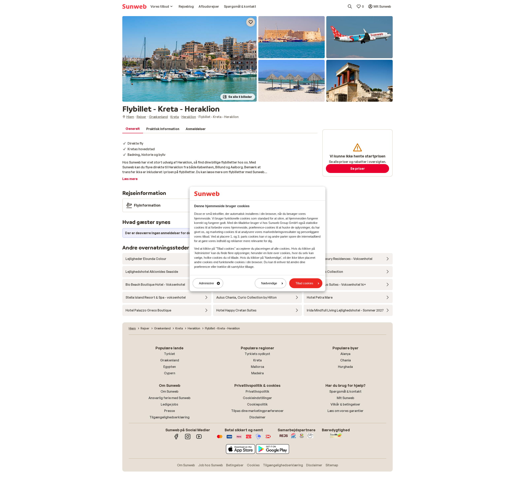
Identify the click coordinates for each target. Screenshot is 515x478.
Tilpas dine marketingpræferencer (257, 411)
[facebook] (176, 439)
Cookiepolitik (257, 404)
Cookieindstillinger (257, 398)
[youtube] (199, 439)
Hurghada (345, 367)
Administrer (206, 283)
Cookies (253, 465)
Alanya (345, 354)
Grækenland (169, 360)
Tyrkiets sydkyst (257, 354)
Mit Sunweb (345, 398)
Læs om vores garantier (346, 411)
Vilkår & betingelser (345, 404)
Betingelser (235, 465)
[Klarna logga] (239, 439)
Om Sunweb (169, 391)
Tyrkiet (169, 354)
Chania (345, 360)
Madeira (257, 373)
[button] (189, 59)
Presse (169, 411)
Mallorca (257, 367)
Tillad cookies (304, 283)
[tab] (132, 128)
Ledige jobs (169, 404)
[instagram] (187, 439)
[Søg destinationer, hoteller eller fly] (350, 6)
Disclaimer (257, 417)
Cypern (169, 373)
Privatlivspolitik (257, 391)
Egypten (169, 367)
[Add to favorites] (250, 22)
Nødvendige (269, 283)
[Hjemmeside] (134, 6)
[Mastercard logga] (219, 439)
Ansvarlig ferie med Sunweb (169, 398)
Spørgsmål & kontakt (345, 391)
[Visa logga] (229, 439)
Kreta (257, 360)
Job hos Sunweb (210, 465)
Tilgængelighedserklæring (169, 417)
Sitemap (331, 465)
